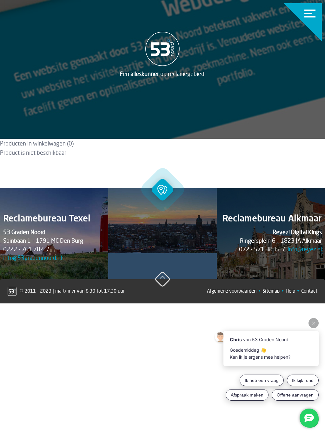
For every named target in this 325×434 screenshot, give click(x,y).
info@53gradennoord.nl (32, 257)
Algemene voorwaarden (231, 291)
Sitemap (271, 291)
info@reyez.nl (305, 249)
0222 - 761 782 (23, 249)
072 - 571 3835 (259, 249)
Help (290, 291)
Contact (309, 291)
